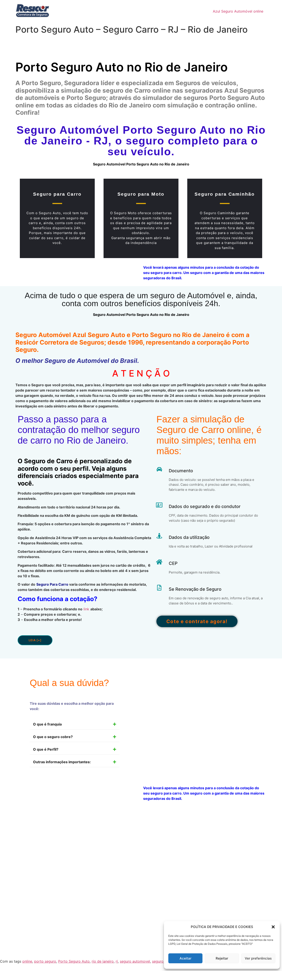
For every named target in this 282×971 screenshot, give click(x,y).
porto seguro (45, 961)
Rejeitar (222, 958)
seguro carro (162, 961)
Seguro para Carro (57, 194)
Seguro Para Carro (52, 584)
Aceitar (185, 958)
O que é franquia (47, 724)
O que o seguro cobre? (53, 737)
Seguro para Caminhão (225, 194)
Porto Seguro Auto (74, 961)
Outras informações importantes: (62, 762)
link (86, 609)
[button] (273, 927)
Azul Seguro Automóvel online (238, 11)
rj (117, 961)
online (27, 961)
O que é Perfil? (45, 749)
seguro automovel (135, 961)
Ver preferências (258, 958)
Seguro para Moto (140, 194)
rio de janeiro (103, 961)
